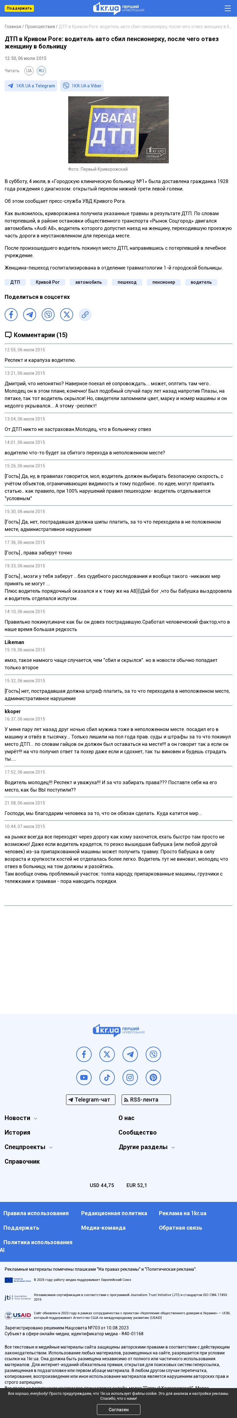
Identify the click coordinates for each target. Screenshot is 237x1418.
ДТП (15, 282)
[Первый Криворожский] (118, 8)
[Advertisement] (118, 955)
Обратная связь (180, 1227)
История (17, 1132)
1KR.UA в (35, 85)
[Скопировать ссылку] (85, 314)
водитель (201, 282)
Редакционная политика (114, 1213)
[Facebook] (11, 314)
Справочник (22, 1161)
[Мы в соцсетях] (84, 1054)
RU (41, 70)
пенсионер (163, 282)
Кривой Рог (48, 282)
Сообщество (137, 1132)
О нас (126, 1118)
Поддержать (19, 8)
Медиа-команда (103, 1227)
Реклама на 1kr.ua (182, 1213)
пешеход (127, 282)
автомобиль (88, 282)
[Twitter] (66, 314)
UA (29, 70)
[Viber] (48, 314)
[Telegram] (29, 314)
